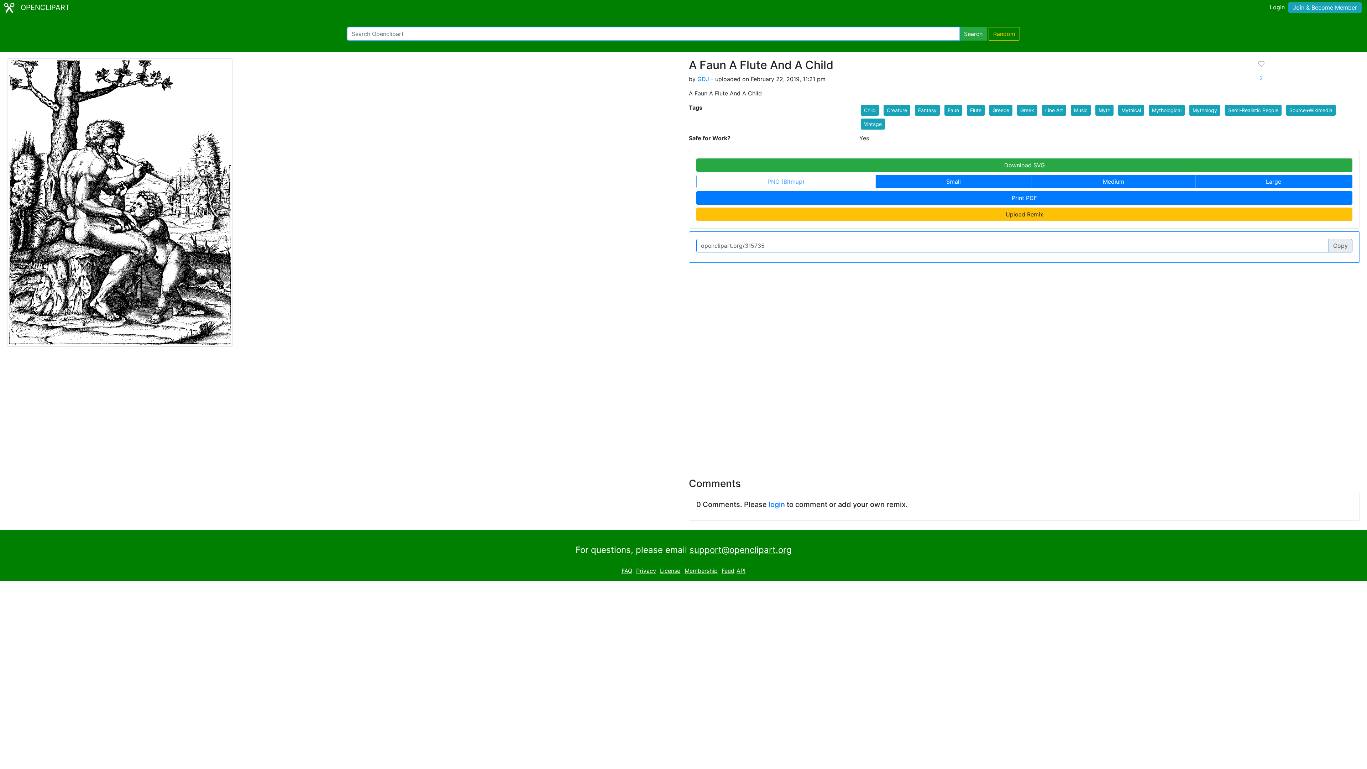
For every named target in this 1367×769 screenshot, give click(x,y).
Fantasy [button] (927, 110)
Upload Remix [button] (1024, 214)
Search (973, 33)
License (670, 571)
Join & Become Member (1325, 7)
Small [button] (953, 181)
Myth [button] (1104, 110)
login (777, 504)
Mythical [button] (1131, 110)
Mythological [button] (1167, 110)
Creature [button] (897, 110)
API (741, 571)
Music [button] (1081, 110)
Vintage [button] (873, 124)
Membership (701, 571)
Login (1277, 7)
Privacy (646, 571)
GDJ (703, 79)
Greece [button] (1000, 110)
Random (1004, 33)
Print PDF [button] (1024, 198)
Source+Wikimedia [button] (1310, 110)
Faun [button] (953, 110)
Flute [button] (975, 110)
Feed (728, 571)
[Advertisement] (683, 408)
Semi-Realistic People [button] (1253, 110)
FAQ (627, 571)
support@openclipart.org (741, 550)
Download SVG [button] (1024, 165)
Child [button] (870, 110)
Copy (1340, 245)
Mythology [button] (1205, 110)
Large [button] (1273, 181)
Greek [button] (1027, 110)
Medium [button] (1113, 181)
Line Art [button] (1054, 110)
